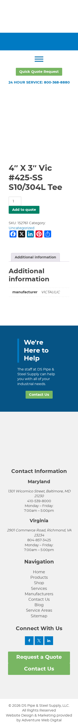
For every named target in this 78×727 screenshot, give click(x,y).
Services (39, 589)
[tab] (35, 257)
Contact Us (39, 394)
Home (39, 572)
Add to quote (24, 210)
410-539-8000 (39, 501)
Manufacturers (39, 594)
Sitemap (39, 616)
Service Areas (39, 611)
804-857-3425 (39, 540)
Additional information (35, 257)
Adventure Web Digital (42, 720)
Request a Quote (39, 657)
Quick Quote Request (39, 71)
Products (39, 578)
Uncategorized (21, 228)
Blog (39, 605)
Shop (39, 583)
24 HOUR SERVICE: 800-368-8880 (39, 82)
